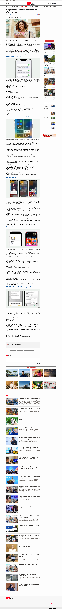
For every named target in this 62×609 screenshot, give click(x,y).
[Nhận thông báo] (48, 3)
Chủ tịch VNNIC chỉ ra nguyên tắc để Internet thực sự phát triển (29, 555)
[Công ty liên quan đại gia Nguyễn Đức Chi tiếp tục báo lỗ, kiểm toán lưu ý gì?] (24, 373)
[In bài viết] (35, 14)
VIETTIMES (31, 3)
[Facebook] (34, 14)
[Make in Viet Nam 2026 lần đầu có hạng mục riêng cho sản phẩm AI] (12, 385)
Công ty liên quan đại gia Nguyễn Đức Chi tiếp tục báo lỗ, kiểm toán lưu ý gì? (24, 378)
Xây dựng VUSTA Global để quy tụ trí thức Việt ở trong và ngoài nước (37, 378)
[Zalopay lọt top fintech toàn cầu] (53, 123)
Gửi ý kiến (38, 363)
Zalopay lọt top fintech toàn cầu (46, 123)
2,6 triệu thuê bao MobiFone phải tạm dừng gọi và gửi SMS (29, 487)
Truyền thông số (53, 6)
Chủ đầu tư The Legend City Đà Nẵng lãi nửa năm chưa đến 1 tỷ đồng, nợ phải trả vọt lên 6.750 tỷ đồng (12, 379)
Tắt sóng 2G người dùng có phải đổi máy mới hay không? (47, 118)
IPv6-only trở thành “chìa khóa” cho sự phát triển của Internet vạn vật (29, 584)
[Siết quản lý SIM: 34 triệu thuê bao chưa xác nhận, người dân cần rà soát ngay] (12, 548)
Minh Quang (9, 14)
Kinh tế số (17, 6)
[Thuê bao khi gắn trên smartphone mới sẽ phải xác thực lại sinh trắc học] (12, 519)
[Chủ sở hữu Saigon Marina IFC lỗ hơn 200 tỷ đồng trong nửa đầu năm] (24, 385)
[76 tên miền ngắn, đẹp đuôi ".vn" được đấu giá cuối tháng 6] (12, 499)
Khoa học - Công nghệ (23, 6)
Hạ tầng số (9, 396)
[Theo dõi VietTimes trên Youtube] (51, 603)
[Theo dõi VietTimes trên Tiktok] (53, 603)
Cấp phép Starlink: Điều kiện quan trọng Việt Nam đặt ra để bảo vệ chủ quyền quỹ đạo (48, 64)
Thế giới (40, 6)
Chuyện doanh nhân (46, 6)
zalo (50, 603)
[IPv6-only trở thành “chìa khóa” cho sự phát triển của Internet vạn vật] (12, 587)
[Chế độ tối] (50, 3)
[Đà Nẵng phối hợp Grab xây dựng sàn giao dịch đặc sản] (49, 81)
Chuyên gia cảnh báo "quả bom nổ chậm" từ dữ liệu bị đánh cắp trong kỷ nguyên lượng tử (46, 128)
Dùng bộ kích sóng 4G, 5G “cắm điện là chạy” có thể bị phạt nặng (48, 98)
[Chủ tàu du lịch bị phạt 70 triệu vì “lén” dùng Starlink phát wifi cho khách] (12, 577)
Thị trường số (30, 6)
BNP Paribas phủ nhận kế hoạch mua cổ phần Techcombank (49, 390)
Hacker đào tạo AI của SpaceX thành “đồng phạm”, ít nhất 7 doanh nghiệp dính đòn (49, 379)
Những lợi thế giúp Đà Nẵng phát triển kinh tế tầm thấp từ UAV (47, 52)
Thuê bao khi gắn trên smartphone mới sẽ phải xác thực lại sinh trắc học (29, 516)
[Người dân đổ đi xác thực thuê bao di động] (49, 70)
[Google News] (38, 14)
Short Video (36, 6)
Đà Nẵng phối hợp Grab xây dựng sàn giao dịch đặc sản (47, 86)
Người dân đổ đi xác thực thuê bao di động (48, 76)
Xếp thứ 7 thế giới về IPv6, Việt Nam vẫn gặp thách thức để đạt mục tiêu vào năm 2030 (29, 467)
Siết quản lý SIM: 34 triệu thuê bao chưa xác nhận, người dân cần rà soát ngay (29, 545)
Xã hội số (9, 6)
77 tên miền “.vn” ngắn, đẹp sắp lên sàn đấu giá (29, 525)
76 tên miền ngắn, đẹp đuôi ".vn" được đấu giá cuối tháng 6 (29, 497)
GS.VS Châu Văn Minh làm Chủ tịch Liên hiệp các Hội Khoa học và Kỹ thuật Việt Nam (37, 391)
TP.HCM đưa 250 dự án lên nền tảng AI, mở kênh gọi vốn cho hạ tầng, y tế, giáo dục (29, 448)
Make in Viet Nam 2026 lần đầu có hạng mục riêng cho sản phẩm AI (11, 390)
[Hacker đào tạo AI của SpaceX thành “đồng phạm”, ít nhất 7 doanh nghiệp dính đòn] (50, 373)
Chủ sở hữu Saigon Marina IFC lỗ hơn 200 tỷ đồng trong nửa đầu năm (24, 390)
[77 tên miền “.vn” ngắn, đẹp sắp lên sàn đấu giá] (12, 528)
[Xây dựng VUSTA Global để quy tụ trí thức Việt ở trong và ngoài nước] (37, 373)
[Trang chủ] (6, 6)
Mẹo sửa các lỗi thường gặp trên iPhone (14, 345)
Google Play (54, 608)
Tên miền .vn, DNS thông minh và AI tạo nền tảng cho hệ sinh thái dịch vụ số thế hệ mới (29, 457)
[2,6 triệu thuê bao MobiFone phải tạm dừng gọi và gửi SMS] (12, 489)
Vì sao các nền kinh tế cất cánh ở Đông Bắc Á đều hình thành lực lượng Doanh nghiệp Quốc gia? (47, 107)
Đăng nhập (53, 3)
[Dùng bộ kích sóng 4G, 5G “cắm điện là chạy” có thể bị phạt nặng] (49, 92)
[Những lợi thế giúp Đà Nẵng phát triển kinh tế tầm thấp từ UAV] (49, 46)
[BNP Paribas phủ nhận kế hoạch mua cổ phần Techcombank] (50, 385)
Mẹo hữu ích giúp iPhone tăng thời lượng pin (14, 344)
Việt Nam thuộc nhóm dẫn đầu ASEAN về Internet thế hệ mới (29, 477)
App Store (50, 608)
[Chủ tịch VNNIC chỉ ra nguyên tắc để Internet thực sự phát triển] (12, 558)
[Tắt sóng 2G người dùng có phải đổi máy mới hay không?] (53, 118)
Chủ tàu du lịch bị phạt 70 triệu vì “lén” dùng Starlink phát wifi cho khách (28, 575)
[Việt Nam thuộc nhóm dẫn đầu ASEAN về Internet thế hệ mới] (12, 480)
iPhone (21, 50)
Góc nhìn (13, 6)
